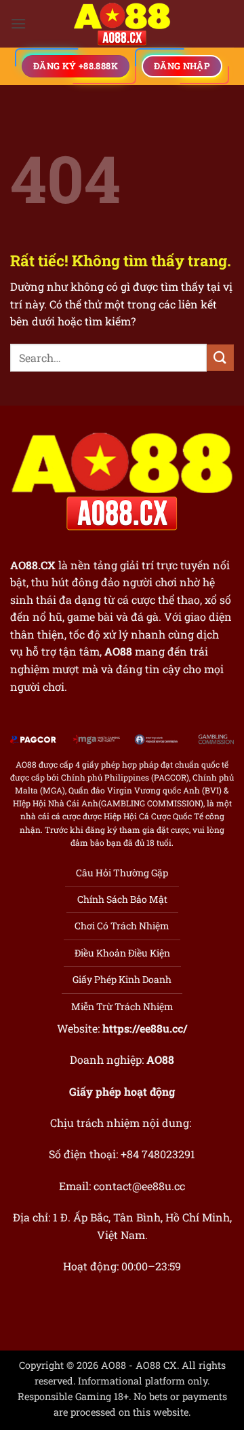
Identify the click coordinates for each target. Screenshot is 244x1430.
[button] (18, 23)
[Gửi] (220, 357)
